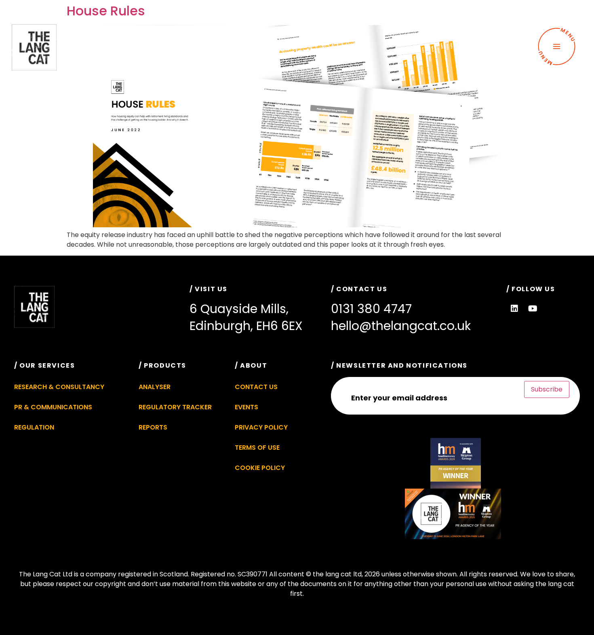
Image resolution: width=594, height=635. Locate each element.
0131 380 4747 (371, 309)
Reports (153, 427)
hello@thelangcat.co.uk (401, 325)
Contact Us (256, 387)
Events (246, 407)
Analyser (155, 387)
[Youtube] (532, 309)
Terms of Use (257, 447)
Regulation (34, 427)
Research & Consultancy (59, 387)
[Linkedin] (514, 309)
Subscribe (546, 389)
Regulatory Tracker (175, 407)
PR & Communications (53, 407)
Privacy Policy (261, 427)
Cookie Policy (260, 467)
